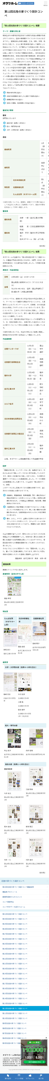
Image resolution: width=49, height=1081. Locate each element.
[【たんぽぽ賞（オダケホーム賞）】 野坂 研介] (10, 647)
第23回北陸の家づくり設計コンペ (14, 953)
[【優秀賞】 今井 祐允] (14, 781)
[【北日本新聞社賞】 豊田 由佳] (25, 644)
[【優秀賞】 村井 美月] (36, 847)
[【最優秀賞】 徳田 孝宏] (14, 586)
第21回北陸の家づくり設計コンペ (14, 963)
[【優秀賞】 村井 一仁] (14, 847)
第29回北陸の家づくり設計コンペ (14, 924)
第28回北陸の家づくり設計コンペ (14, 929)
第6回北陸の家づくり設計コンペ (14, 1038)
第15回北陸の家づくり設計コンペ (14, 993)
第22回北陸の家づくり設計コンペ (14, 958)
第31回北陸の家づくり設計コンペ (14, 914)
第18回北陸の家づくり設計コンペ (14, 978)
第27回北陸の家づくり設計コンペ (14, 934)
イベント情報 (18, 1077)
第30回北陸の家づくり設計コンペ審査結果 (18, 887)
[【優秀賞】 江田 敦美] (36, 777)
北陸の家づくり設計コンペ (12, 881)
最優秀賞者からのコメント (12, 897)
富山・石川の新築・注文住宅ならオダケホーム (10, 3)
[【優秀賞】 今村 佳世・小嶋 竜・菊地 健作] (25, 691)
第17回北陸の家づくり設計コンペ (14, 983)
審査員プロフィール (9, 892)
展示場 (41, 1077)
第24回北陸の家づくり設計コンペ (14, 948)
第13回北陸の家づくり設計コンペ (14, 1003)
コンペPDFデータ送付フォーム (13, 907)
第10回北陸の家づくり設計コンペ (14, 1018)
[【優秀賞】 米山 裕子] (14, 738)
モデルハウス (30, 1077)
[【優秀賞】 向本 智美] (36, 738)
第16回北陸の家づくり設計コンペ (14, 988)
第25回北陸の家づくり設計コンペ (14, 943)
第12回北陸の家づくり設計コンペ (14, 1008)
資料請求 (7, 1077)
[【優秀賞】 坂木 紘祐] (14, 814)
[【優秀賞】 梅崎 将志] (10, 691)
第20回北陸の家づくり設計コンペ (14, 968)
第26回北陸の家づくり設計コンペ (14, 939)
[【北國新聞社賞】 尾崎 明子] (39, 641)
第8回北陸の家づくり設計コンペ (14, 1028)
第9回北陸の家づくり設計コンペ (14, 1023)
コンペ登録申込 (8, 902)
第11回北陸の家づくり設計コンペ (14, 1013)
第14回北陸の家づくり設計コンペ (14, 998)
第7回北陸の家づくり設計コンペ (14, 1033)
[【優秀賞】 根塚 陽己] (36, 814)
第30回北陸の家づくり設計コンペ (14, 919)
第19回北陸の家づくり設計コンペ (14, 973)
